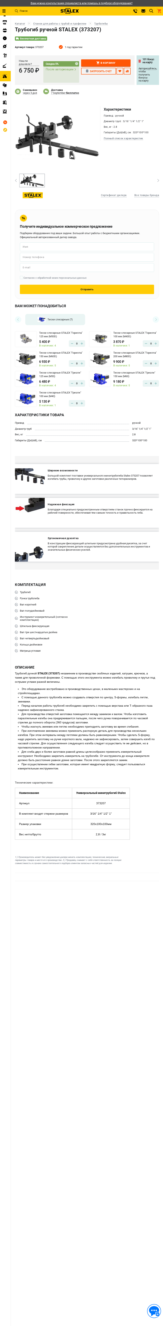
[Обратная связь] (154, 1311)
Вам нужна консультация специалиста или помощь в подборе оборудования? (82, 3)
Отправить (87, 289)
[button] (16, 180)
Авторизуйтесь (147, 68)
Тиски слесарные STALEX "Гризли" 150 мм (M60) (134, 374)
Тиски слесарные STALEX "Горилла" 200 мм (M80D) (135, 354)
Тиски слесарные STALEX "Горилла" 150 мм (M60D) (60, 354)
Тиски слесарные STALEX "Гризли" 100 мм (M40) (60, 394)
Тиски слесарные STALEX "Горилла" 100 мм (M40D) (135, 334)
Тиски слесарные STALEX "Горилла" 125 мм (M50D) (60, 334)
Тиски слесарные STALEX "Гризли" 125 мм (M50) (60, 374)
